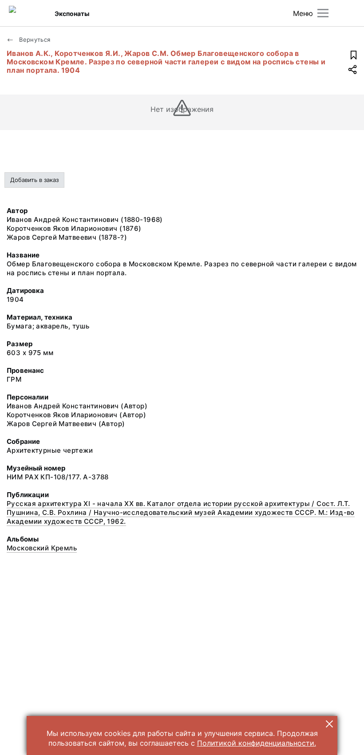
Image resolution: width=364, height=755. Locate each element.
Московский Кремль (42, 548)
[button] (329, 724)
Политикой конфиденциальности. (256, 743)
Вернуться (34, 39)
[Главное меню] (323, 13)
